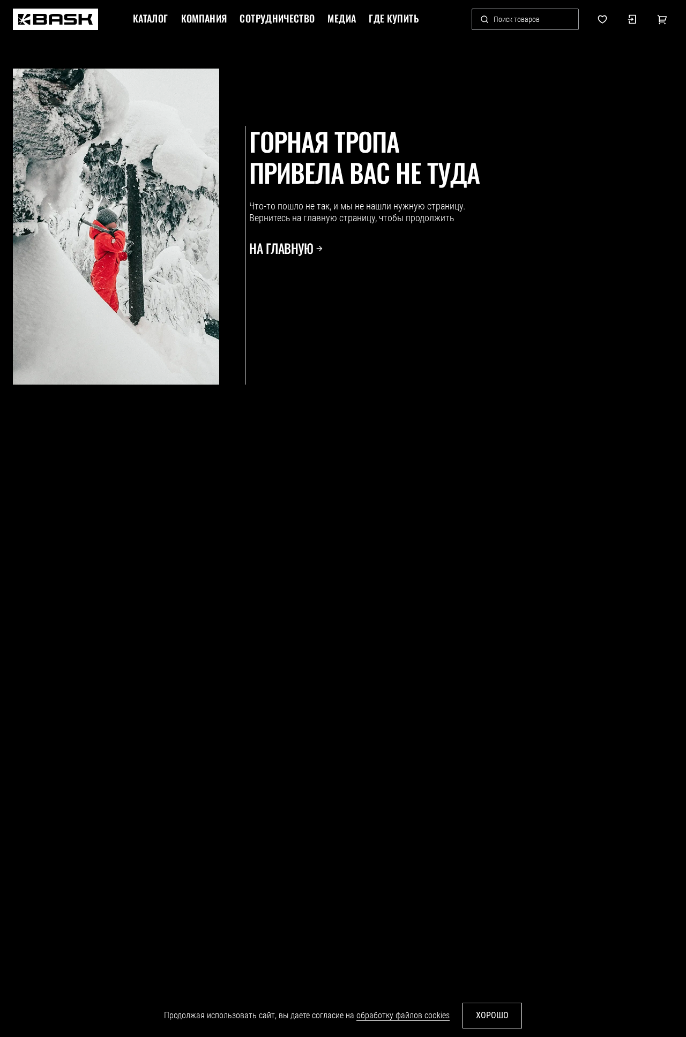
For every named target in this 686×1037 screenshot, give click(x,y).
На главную (281, 248)
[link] (55, 19)
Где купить (394, 19)
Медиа (341, 19)
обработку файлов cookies (403, 1015)
